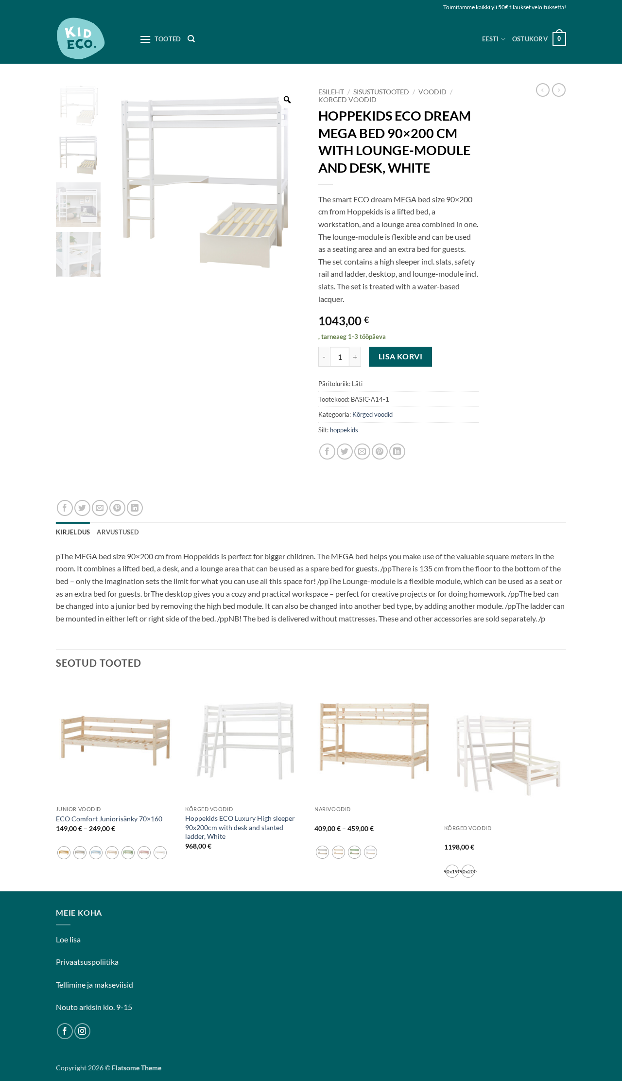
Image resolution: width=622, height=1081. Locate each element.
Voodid (432, 92)
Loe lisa (68, 939)
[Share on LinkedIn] (397, 451)
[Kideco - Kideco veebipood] (90, 39)
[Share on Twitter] (345, 451)
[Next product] (543, 90)
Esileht (331, 92)
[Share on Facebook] (327, 451)
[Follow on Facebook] (65, 1031)
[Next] (563, 785)
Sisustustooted (381, 92)
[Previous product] (559, 90)
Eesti (490, 39)
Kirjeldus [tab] (73, 532)
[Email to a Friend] (362, 451)
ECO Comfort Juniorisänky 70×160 (109, 819)
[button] (539, 39)
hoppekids (344, 430)
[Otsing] (191, 39)
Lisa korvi (401, 356)
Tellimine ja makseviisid (94, 984)
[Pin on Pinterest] (380, 451)
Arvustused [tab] (118, 532)
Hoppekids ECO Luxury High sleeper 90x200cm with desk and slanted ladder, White (240, 827)
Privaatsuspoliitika (87, 961)
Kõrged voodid (347, 100)
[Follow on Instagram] (82, 1031)
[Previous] (56, 785)
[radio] (64, 853)
